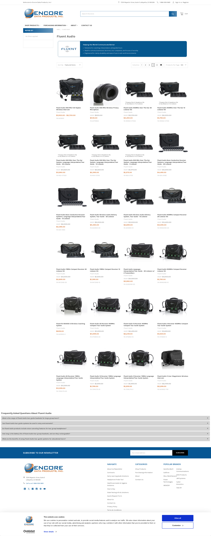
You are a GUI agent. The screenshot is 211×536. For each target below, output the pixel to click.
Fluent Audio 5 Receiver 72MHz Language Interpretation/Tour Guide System (139, 377)
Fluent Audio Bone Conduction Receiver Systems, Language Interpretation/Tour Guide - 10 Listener (70, 217)
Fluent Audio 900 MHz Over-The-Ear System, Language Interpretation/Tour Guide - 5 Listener (138, 162)
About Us (110, 499)
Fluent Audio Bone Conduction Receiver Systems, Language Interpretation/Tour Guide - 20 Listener (171, 162)
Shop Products (32, 25)
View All (179, 488)
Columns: (136, 65)
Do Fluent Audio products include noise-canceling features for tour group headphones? (34, 428)
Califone (166, 472)
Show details (49, 532)
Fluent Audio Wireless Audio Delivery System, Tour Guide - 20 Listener (103, 216)
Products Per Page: (173, 65)
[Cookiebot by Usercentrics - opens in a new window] (29, 531)
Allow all (177, 518)
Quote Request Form (114, 496)
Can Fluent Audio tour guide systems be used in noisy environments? (27, 423)
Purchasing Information (55, 25)
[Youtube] (44, 489)
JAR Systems (181, 478)
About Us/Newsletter (114, 469)
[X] (28, 489)
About (73, 25)
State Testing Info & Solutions (118, 492)
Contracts (111, 472)
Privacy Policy (112, 506)
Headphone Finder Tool (115, 480)
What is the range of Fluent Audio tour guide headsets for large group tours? (30, 418)
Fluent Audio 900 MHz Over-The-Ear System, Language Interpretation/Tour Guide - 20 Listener (70, 162)
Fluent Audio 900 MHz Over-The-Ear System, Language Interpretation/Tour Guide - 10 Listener (104, 162)
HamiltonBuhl (168, 469)
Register (186, 2)
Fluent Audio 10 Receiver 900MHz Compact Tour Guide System (136, 325)
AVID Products (181, 475)
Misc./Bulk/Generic (170, 476)
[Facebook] (32, 489)
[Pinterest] (40, 489)
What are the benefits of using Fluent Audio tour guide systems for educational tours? (34, 439)
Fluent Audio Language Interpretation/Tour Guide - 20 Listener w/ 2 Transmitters (139, 271)
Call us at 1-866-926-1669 (35, 483)
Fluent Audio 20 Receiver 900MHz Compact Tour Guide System (102, 325)
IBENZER (166, 485)
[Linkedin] (24, 489)
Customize (176, 525)
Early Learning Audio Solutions (118, 476)
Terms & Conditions (114, 510)
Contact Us (86, 25)
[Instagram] (36, 489)
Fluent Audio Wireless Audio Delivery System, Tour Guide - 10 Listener (137, 216)
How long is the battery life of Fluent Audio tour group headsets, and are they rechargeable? (36, 434)
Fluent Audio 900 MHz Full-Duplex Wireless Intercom (68, 109)
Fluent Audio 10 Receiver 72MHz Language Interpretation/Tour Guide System (105, 377)
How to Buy (111, 489)
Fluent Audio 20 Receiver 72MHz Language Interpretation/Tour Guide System (69, 378)
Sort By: (61, 65)
